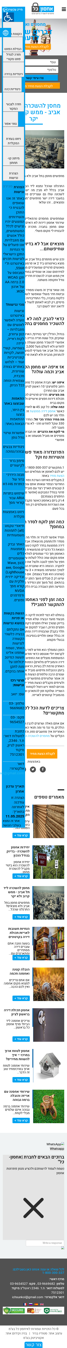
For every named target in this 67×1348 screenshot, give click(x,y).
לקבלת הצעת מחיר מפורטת (30, 46)
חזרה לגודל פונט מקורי (13, 56)
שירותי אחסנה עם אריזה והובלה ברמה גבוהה (17, 1095)
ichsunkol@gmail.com (27, 1297)
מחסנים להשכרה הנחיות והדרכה (29, 736)
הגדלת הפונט (12, 49)
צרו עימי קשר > (33, 78)
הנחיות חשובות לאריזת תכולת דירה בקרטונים (19, 932)
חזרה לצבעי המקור (13, 106)
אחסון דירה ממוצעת (43, 411)
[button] (8, 17)
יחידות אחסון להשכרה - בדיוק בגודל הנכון (18, 851)
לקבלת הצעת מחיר (42, 753)
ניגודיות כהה (12, 89)
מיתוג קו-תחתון (14, 160)
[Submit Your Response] (33, 1247)
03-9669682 (46, 1283)
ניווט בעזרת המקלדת (13, 141)
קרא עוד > (21, 835)
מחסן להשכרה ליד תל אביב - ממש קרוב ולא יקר (17, 892)
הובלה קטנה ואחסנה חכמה (20, 971)
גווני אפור (10, 123)
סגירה (8, 186)
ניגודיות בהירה (13, 74)
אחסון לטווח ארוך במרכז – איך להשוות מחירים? (17, 1055)
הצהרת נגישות (13, 175)
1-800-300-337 (53, 1272)
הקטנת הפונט (13, 34)
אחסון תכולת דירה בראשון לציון (17, 1012)
